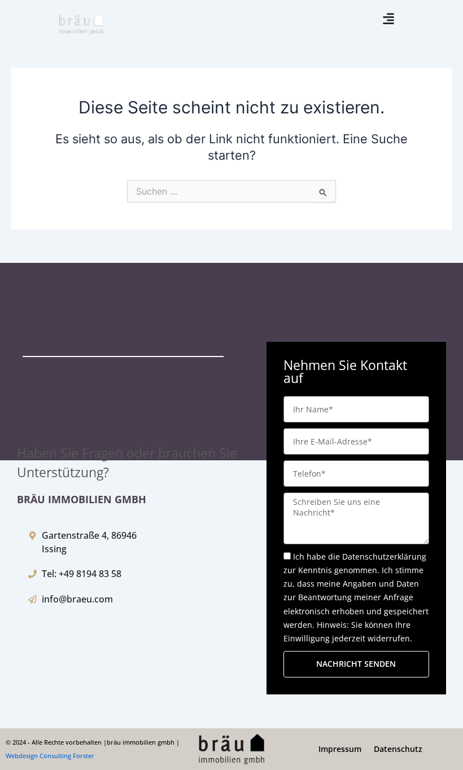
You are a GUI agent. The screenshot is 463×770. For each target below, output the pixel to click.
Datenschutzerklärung (384, 556)
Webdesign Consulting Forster (50, 755)
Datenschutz (398, 748)
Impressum (339, 748)
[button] (388, 19)
